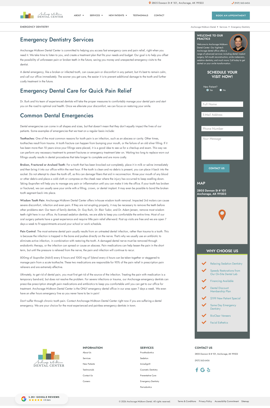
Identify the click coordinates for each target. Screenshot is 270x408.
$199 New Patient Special (225, 298)
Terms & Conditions (187, 401)
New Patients (116, 15)
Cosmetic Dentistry (149, 369)
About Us (87, 352)
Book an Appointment (231, 15)
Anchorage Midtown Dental (203, 26)
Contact (159, 15)
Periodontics (146, 387)
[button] (222, 215)
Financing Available (221, 281)
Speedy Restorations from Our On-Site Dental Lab (225, 272)
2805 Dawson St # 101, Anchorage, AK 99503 (177, 3)
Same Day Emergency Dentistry (223, 307)
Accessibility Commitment (227, 401)
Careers (86, 381)
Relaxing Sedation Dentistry (226, 264)
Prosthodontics (147, 352)
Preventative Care (148, 375)
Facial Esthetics (219, 323)
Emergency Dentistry (149, 381)
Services (95, 15)
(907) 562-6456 (202, 360)
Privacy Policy (205, 401)
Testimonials (140, 15)
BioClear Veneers (220, 316)
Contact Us (88, 375)
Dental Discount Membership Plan (220, 289)
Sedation (144, 358)
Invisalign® (145, 364)
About (77, 15)
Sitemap (245, 401)
